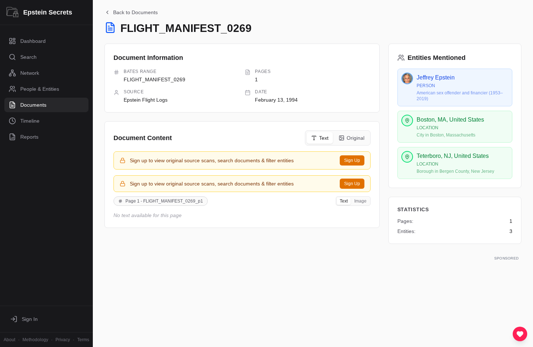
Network (29, 73)
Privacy (62, 339)
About (9, 339)
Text (324, 138)
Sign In (30, 319)
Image (360, 201)
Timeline (30, 121)
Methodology (35, 339)
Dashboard (33, 41)
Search (28, 57)
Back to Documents (135, 12)
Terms (83, 339)
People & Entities (39, 89)
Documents (33, 105)
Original (355, 138)
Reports (29, 137)
